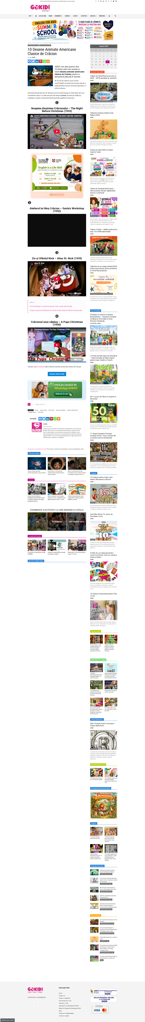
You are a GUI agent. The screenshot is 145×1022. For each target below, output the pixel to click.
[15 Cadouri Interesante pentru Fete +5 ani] (103, 610)
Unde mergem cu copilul (96, 422)
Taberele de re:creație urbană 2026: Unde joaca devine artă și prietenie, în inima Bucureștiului (103, 268)
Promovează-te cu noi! (65, 1001)
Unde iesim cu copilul (98, 660)
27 (92, 53)
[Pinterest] (108, 1)
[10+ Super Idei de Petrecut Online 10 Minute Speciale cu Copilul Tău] (94, 958)
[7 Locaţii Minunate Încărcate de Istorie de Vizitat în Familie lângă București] (96, 684)
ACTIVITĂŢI (84, 16)
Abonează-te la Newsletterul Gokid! (37, 449)
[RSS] (111, 1)
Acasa (60, 993)
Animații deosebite (97, 866)
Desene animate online (45, 45)
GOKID (33, 57)
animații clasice (32, 412)
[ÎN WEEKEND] (57, 521)
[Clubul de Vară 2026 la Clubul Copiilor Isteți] (103, 166)
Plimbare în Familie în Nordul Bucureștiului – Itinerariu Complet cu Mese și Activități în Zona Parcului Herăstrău (103, 318)
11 (95, 59)
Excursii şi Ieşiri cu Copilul (97, 344)
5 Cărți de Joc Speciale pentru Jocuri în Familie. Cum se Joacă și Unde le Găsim (103, 555)
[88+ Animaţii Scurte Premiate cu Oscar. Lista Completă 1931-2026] (94, 890)
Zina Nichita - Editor (95, 323)
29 (99, 53)
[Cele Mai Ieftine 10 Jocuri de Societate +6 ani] (103, 531)
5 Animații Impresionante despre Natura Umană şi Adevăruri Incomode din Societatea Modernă (108, 905)
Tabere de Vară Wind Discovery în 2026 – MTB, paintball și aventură (103, 77)
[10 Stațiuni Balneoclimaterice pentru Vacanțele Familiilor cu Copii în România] (96, 667)
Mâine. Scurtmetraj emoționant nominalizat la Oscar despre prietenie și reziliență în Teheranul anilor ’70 (77, 472)
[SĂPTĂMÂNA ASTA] (76, 521)
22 (111, 61)
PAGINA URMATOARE (57, 374)
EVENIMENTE (58, 16)
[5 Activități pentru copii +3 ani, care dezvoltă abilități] (96, 772)
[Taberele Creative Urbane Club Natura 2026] (103, 129)
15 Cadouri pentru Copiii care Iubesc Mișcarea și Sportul (101, 478)
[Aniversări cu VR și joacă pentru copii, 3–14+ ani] (77, 546)
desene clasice (43, 410)
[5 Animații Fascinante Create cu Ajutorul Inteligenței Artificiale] (94, 872)
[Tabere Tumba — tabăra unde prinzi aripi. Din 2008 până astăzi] (103, 246)
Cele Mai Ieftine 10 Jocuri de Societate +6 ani (101, 515)
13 (103, 59)
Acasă (29, 43)
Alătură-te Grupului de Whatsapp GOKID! (70, 1008)
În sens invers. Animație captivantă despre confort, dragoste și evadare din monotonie (108, 880)
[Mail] (106, 1)
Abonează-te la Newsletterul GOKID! (69, 1006)
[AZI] (37, 521)
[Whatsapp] (44, 61)
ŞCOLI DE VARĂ (42, 16)
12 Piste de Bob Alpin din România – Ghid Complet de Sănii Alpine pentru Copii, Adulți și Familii (103, 358)
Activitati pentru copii (37, 43)
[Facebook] (96, 1)
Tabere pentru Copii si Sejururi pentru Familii (101, 101)
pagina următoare (39, 367)
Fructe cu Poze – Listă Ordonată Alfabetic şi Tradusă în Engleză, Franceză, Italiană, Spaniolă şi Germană (95, 647)
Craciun (36, 410)
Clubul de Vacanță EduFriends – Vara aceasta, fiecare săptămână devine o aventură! (102, 191)
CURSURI (67, 16)
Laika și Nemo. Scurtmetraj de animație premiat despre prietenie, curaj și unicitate (56, 472)
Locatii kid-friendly (35, 536)
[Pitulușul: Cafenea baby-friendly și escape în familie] (57, 546)
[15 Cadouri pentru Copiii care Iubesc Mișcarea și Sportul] (103, 494)
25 (95, 64)
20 (103, 61)
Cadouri (93, 502)
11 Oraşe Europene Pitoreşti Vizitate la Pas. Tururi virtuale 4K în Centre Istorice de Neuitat (103, 436)
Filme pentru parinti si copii (107, 923)
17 (92, 61)
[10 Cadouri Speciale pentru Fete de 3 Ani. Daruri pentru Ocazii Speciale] (111, 831)
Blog (102, 960)
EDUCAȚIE (92, 16)
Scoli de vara (94, 138)
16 (115, 59)
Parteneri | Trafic (63, 1003)
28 (95, 53)
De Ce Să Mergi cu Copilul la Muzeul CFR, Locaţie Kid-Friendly (51, 306)
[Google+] (98, 1)
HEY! (30, 16)
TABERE (50, 16)
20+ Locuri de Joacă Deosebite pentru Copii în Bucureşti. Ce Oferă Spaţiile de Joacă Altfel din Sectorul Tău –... (96, 710)
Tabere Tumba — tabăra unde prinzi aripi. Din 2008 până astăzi (103, 230)
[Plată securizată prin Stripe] (100, 1009)
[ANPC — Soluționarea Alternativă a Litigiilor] (103, 991)
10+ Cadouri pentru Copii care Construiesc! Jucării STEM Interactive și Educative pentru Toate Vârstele (111, 857)
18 (95, 61)
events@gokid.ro (41, 997)
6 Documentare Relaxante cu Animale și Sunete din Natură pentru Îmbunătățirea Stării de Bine (108, 929)
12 (99, 59)
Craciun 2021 (40, 412)
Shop (60, 1011)
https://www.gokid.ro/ (47, 426)
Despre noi (62, 995)
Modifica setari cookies (8, 1020)
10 (92, 59)
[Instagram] (101, 1)
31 (107, 53)
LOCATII (75, 16)
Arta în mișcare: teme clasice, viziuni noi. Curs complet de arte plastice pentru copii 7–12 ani (56, 497)
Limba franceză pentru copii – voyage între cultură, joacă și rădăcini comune (76, 497)
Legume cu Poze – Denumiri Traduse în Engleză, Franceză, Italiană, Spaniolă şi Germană (109, 647)
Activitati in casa (104, 941)
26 (99, 64)
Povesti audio (94, 749)
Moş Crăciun (51, 410)
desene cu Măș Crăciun (72, 410)
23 (115, 61)
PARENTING (102, 16)
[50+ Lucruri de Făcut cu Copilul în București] (103, 413)
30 (103, 53)
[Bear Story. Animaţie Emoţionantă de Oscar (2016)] (94, 898)
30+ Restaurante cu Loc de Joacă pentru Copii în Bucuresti (110, 709)
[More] (48, 61)
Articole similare (34, 453)
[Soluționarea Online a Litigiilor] (103, 999)
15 (111, 59)
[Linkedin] (103, 1)
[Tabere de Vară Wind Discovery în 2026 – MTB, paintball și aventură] (103, 92)
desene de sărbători (60, 410)
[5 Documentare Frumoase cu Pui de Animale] (94, 922)
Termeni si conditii (64, 1016)
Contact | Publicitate (64, 998)
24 (92, 64)
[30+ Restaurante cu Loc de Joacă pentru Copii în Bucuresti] (111, 702)
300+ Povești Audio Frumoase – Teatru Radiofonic (102, 725)
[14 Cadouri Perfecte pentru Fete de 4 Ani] (96, 831)
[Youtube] (116, 1)
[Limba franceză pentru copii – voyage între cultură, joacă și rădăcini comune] (77, 489)
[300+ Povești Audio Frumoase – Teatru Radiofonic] (103, 740)
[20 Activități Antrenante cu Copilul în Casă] (94, 939)
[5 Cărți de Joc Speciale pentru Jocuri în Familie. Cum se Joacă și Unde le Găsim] (103, 571)
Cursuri (31, 480)
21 (107, 61)
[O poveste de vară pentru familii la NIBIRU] (37, 546)
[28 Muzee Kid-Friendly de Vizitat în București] (111, 684)
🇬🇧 (109, 16)
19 (99, 61)
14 (107, 59)
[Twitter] (113, 1)
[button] (115, 16)
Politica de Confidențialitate (66, 1013)
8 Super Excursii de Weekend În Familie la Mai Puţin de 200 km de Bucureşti (56, 310)
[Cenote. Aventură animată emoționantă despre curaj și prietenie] (37, 463)
